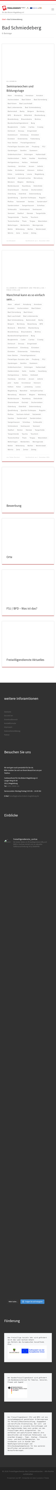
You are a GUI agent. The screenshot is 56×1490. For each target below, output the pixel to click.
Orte (9, 557)
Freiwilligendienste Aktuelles (25, 660)
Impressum (8, 727)
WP (20, 1478)
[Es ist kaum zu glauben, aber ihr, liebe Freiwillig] (25, 950)
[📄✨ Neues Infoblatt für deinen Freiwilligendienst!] (25, 1264)
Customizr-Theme (42, 1478)
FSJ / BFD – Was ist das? (22, 608)
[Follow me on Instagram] (10, 2)
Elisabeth (12, 240)
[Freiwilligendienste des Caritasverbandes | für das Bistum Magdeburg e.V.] (22, 8)
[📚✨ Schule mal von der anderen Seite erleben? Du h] (25, 1098)
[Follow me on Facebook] (6, 2)
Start (4, 19)
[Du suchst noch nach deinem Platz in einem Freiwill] (25, 881)
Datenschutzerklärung (12, 731)
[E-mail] (3, 2)
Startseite (7, 712)
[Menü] (52, 9)
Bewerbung (14, 506)
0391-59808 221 (13, 786)
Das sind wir (8, 716)
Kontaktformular (10, 723)
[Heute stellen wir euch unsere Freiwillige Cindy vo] (25, 1185)
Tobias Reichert (14, 457)
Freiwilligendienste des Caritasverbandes (26, 1471)
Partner (7, 735)
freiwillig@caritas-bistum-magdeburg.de (24, 796)
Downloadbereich (11, 719)
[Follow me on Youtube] (13, 2)
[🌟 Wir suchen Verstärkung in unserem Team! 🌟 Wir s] (25, 1023)
